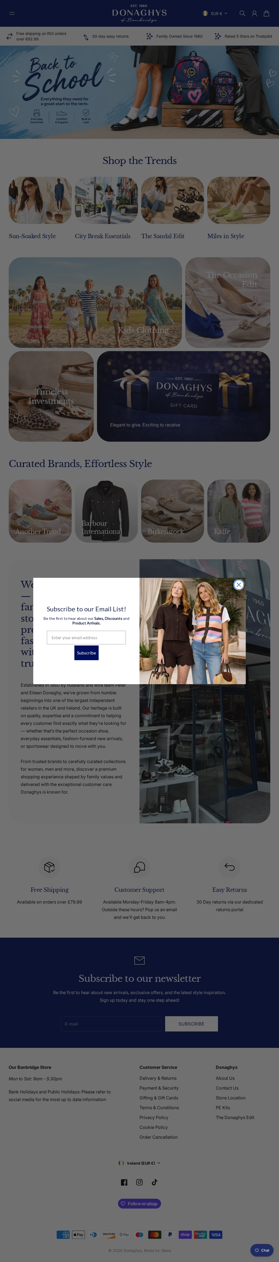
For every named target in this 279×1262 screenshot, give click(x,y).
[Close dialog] (239, 585)
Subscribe (86, 652)
